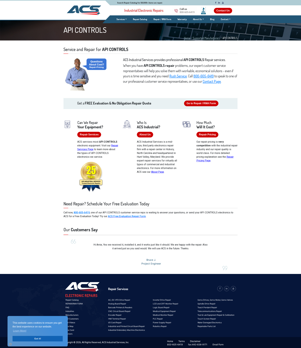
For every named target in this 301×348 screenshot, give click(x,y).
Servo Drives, (204, 300)
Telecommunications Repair (210, 311)
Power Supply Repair (162, 322)
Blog (212, 19)
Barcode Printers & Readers (120, 307)
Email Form (218, 344)
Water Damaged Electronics (210, 322)
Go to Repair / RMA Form (201, 103)
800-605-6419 (203, 76)
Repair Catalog (140, 19)
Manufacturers (72, 315)
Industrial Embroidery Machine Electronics (126, 330)
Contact (225, 19)
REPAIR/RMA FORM (74, 303)
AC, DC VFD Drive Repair (119, 300)
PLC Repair (158, 319)
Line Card (70, 330)
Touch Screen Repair (207, 319)
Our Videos (70, 322)
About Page (157, 171)
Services (121, 19)
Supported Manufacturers (206, 38)
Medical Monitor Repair (163, 315)
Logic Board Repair (161, 307)
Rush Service (178, 76)
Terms (181, 341)
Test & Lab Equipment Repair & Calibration (216, 315)
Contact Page (212, 81)
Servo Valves (227, 300)
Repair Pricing (207, 134)
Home (187, 38)
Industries (70, 311)
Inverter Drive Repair (162, 300)
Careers (69, 334)
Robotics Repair (160, 326)
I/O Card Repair (114, 322)
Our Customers (72, 319)
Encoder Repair (114, 315)
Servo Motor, (215, 300)
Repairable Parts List (207, 326)
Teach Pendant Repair (207, 307)
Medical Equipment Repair (164, 311)
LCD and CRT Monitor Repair (165, 303)
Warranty (182, 19)
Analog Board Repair (117, 303)
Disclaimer (195, 341)
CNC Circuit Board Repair (119, 311)
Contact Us (223, 10)
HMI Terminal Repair (117, 319)
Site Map (69, 326)
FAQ (67, 307)
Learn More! (19, 330)
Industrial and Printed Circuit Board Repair (126, 326)
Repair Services (89, 134)
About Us (197, 19)
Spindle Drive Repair (206, 303)
